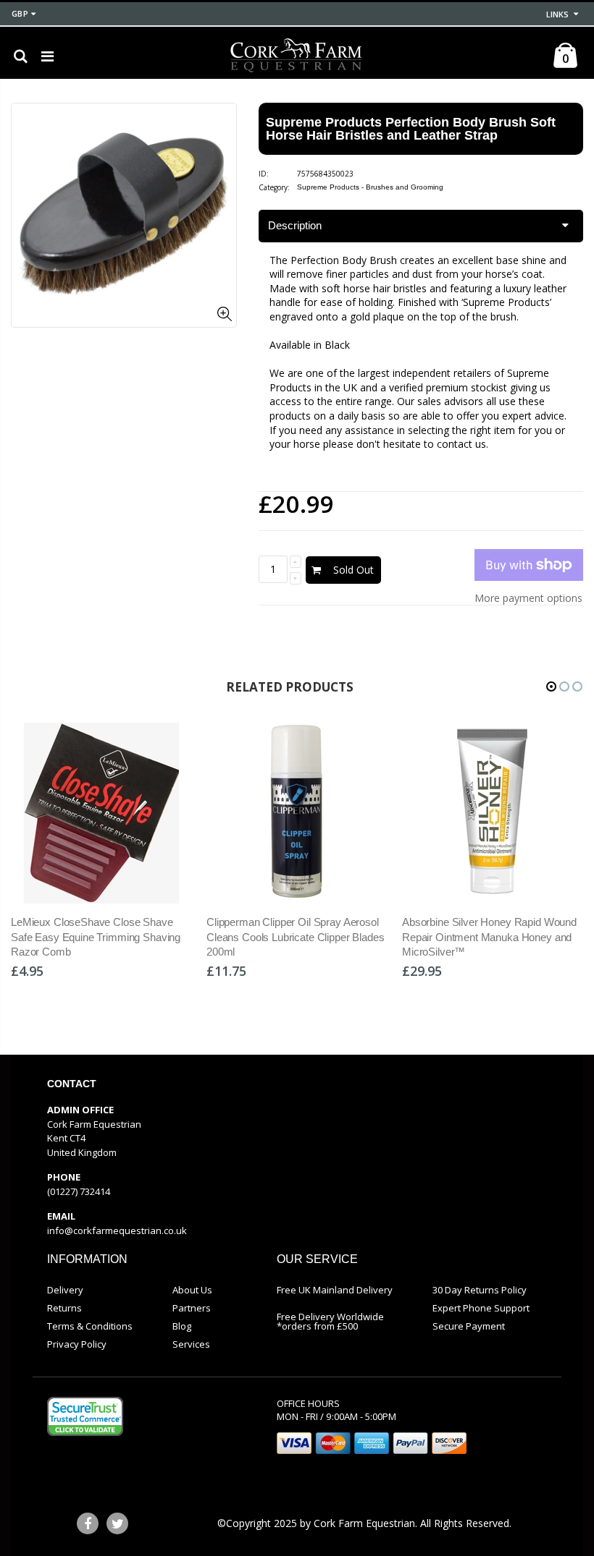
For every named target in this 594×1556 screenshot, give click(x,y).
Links (557, 14)
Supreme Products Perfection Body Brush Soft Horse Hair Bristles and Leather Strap (411, 129)
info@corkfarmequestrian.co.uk (117, 1230)
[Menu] (47, 56)
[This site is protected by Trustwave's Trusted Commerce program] (85, 1416)
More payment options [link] (528, 598)
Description (295, 225)
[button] (551, 686)
